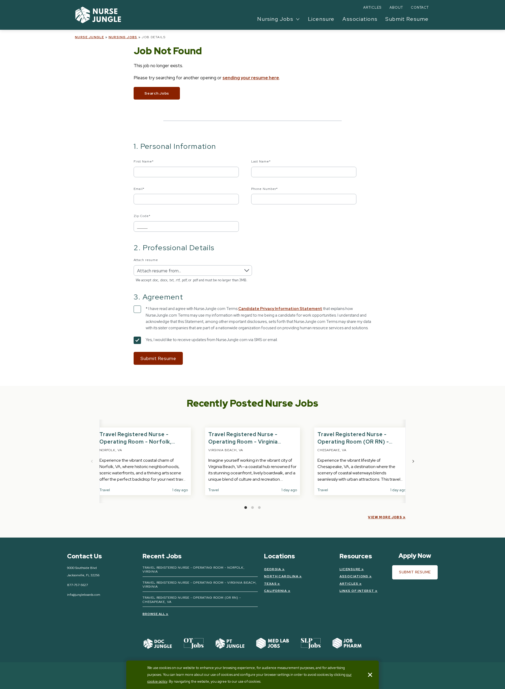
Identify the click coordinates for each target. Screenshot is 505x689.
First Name (144, 161)
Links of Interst (357, 591)
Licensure (321, 19)
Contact (420, 7)
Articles (372, 7)
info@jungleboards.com (83, 595)
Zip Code (142, 216)
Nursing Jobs (123, 37)
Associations (359, 19)
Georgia (272, 569)
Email (139, 189)
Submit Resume (407, 19)
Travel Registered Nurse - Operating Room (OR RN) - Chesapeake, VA (353, 441)
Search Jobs (156, 93)
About (396, 7)
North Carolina (281, 576)
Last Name (261, 161)
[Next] (413, 461)
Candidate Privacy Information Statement (280, 308)
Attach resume (146, 260)
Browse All (154, 614)
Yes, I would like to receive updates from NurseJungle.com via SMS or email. (212, 339)
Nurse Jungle (89, 37)
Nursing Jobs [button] (275, 19)
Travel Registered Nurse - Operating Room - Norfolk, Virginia (135, 441)
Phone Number (264, 189)
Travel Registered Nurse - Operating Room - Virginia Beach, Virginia (243, 441)
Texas (270, 584)
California (275, 591)
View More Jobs (385, 517)
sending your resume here (251, 78)
